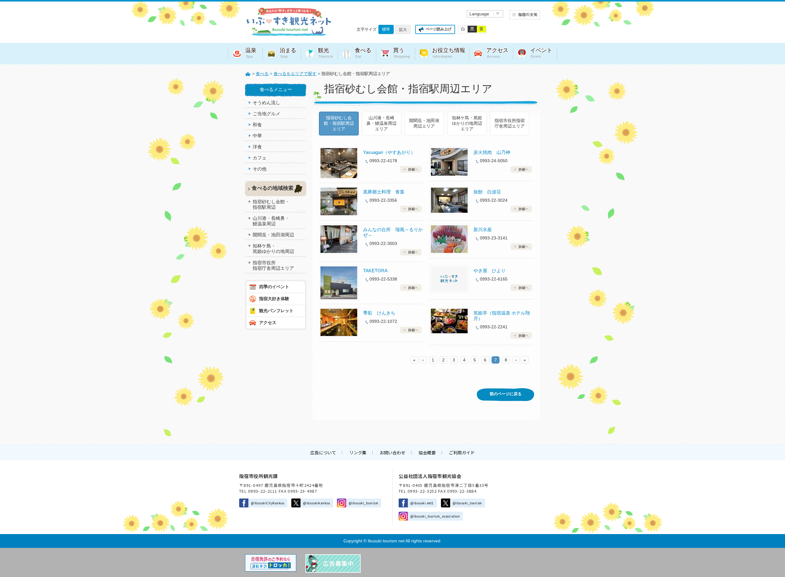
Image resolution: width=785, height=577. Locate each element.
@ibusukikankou (316, 503)
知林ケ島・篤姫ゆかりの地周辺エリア (467, 123)
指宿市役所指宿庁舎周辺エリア (510, 123)
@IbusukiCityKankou (267, 503)
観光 (325, 53)
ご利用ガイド (462, 452)
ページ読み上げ (438, 29)
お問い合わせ (392, 452)
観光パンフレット (276, 310)
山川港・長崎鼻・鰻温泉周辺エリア (381, 123)
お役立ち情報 (448, 53)
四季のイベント (274, 286)
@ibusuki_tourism (363, 503)
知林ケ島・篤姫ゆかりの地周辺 (273, 248)
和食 (257, 124)
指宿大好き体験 (274, 298)
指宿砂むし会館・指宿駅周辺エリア (339, 123)
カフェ (259, 157)
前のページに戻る (506, 394)
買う (401, 53)
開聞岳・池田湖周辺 (273, 234)
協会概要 (427, 452)
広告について (323, 452)
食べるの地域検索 (272, 188)
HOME (248, 73)
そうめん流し (266, 102)
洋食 (257, 146)
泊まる (288, 53)
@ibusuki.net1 (422, 503)
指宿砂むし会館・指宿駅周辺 (271, 204)
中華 (257, 135)
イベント (541, 53)
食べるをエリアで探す (295, 73)
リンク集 (357, 452)
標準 (386, 29)
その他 (259, 168)
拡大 (403, 29)
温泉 (250, 53)
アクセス (497, 53)
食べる (363, 53)
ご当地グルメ (266, 113)
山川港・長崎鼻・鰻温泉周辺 (271, 221)
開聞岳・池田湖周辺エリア (424, 123)
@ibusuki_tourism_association (435, 516)
